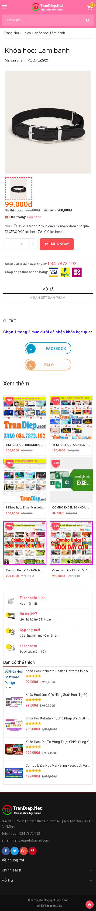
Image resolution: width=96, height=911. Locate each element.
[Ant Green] (48, 810)
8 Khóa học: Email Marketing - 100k (30, 507)
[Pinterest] (32, 851)
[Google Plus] (24, 851)
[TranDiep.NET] (48, 7)
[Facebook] (6, 851)
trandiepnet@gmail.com (30, 840)
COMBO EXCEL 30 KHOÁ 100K (72, 507)
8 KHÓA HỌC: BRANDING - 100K (28, 444)
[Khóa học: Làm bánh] (18, 188)
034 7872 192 (62, 263)
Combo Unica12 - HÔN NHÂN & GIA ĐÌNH (35, 570)
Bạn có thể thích (19, 662)
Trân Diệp (56, 905)
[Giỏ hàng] (90, 8)
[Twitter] (14, 851)
